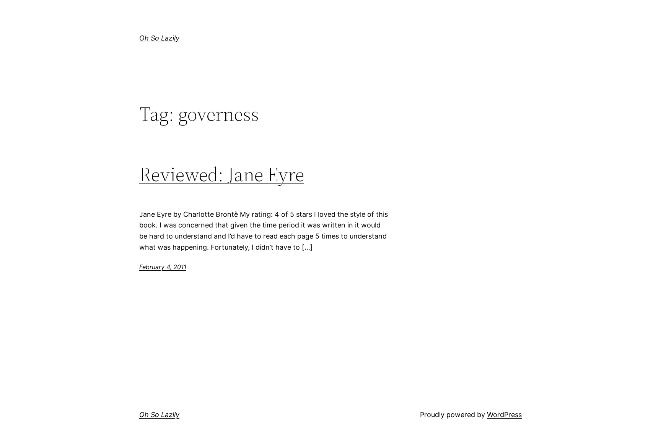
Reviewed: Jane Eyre (221, 174)
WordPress (504, 415)
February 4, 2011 (162, 267)
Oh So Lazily (159, 38)
